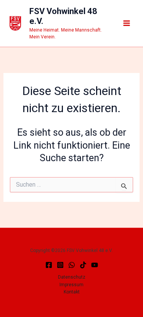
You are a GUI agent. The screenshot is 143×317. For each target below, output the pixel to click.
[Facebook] (48, 265)
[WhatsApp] (71, 265)
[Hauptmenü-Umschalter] (127, 23)
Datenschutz (71, 277)
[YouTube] (94, 265)
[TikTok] (83, 265)
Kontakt (72, 292)
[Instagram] (60, 265)
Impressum (71, 284)
